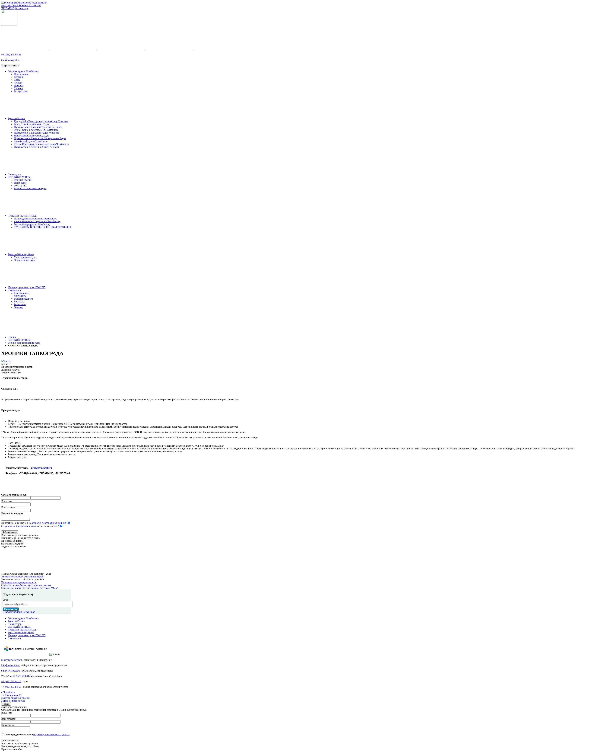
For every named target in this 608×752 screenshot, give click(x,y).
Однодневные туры (24, 260)
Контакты (19, 301)
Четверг (18, 82)
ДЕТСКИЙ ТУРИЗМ (19, 177)
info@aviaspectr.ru (10, 665)
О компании (14, 290)
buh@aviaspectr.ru (10, 670)
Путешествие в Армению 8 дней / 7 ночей (37, 147)
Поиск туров (14, 174)
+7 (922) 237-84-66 (11, 686)
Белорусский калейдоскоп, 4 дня (31, 135)
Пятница (18, 85)
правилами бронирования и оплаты (23, 526)
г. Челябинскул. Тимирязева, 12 (11, 693)
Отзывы (18, 307)
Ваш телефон (8, 507)
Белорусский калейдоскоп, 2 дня (31, 124)
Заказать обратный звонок (15, 698)
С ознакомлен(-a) (30, 526)
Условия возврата (23, 298)
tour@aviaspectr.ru (10, 60)
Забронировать (10, 532)
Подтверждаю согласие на (33, 523)
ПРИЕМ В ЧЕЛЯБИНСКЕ (22, 215)
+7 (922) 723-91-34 (22, 676)
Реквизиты (20, 304)
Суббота (18, 88)
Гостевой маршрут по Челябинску (32, 224)
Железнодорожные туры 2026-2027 (26, 287)
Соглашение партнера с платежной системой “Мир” (29, 588)
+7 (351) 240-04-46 (11, 54)
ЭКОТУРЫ (20, 185)
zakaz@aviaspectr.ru (11, 660)
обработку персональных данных (48, 523)
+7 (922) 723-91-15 (11, 681)
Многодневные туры (25, 257)
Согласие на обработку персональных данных (26, 585)
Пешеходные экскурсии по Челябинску (35, 218)
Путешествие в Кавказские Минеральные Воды (40, 138)
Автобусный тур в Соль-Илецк (31, 141)
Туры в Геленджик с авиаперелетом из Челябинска (41, 144)
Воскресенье (21, 91)
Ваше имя (6, 501)
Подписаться (10, 609)
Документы (20, 295)
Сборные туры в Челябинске (23, 71)
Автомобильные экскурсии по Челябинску (37, 221)
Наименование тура (12, 513)
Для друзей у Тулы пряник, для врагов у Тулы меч (41, 121)
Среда (17, 79)
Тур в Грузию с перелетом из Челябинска (36, 129)
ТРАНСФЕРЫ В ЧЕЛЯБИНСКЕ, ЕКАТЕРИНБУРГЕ (43, 227)
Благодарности (22, 293)
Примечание (8, 725)
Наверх (6, 704)
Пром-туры (20, 182)
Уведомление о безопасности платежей (22, 576)
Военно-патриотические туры (30, 188)
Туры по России (16, 118)
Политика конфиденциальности (18, 582)
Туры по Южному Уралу (21, 254)
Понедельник (21, 74)
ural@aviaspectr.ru (41, 468)
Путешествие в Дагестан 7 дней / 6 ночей (36, 132)
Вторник (18, 77)
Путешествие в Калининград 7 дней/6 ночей (38, 127)
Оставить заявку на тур (13, 494)
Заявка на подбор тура (13, 700)
